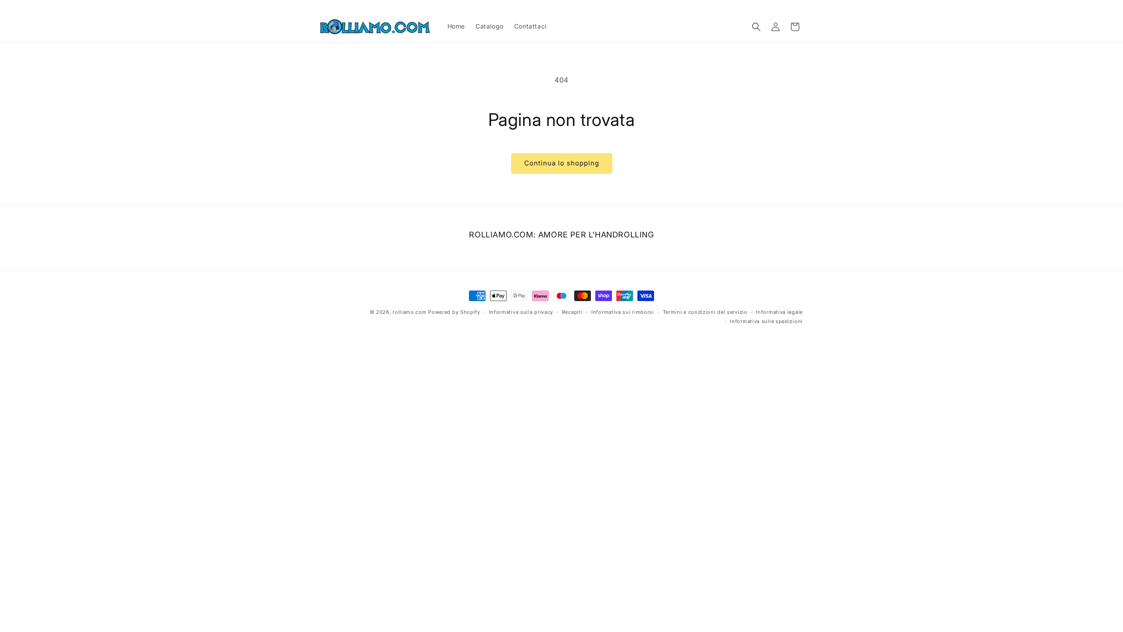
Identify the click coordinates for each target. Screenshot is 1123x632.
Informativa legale (779, 312)
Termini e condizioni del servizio (705, 312)
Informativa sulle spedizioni (766, 321)
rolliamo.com (409, 312)
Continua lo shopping (561, 163)
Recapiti (572, 312)
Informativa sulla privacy (521, 312)
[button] (756, 26)
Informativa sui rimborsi (622, 312)
